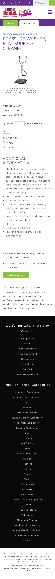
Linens (27, 504)
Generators (27, 407)
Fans (27, 448)
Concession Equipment (27, 535)
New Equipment (27, 354)
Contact (27, 369)
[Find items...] (52, 3)
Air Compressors (27, 412)
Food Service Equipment (27, 499)
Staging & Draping (27, 520)
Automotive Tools (27, 453)
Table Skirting (27, 510)
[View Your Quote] (19, 2)
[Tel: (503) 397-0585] (4, 2)
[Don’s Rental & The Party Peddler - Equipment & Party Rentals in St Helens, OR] (17, 12)
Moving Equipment (27, 428)
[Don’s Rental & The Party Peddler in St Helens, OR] (11, 2)
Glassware (27, 494)
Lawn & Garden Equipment (27, 417)
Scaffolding (27, 443)
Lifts (27, 402)
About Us (27, 364)
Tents (27, 469)
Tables (27, 474)
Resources (27, 359)
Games (27, 540)
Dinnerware (27, 484)
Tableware (27, 515)
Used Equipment (27, 348)
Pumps (27, 458)
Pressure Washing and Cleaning (20, 34)
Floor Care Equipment (27, 423)
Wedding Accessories (27, 525)
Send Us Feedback (27, 374)
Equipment (27, 338)
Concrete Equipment (27, 392)
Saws (27, 433)
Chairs (27, 479)
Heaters (27, 464)
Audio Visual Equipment (27, 530)
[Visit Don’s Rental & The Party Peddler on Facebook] (29, 2)
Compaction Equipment (27, 397)
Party (27, 343)
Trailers (27, 438)
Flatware (27, 489)
